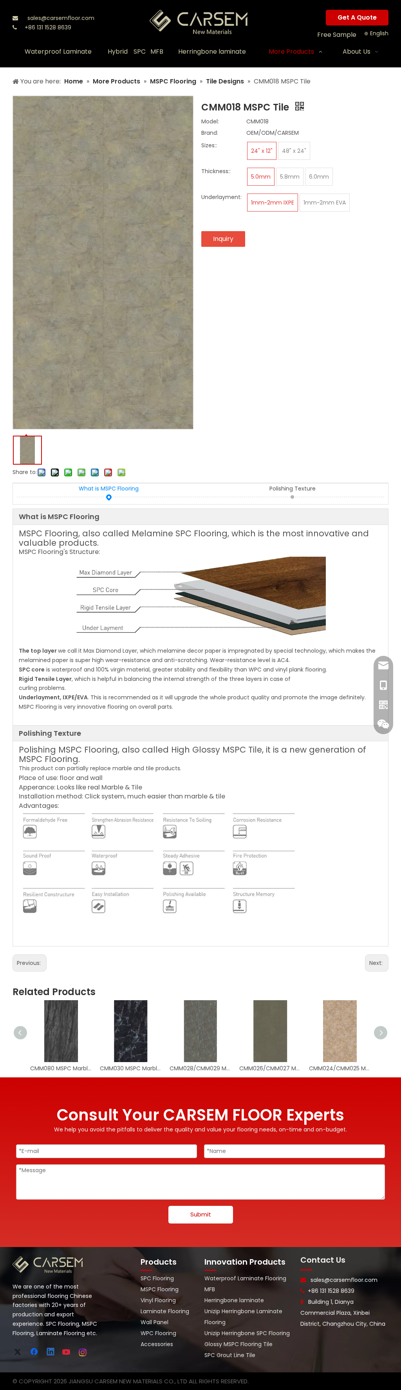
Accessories (157, 1344)
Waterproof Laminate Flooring (245, 1278)
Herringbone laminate (234, 1300)
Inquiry (223, 238)
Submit (200, 1214)
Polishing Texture (292, 488)
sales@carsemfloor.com (60, 18)
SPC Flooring (157, 1278)
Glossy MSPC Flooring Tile (238, 1344)
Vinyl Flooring (158, 1300)
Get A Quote (357, 17)
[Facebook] (35, 1352)
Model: (210, 121)
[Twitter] (19, 1352)
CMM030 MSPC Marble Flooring (131, 1068)
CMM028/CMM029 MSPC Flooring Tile (200, 1068)
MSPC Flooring (160, 1289)
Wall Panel (154, 1322)
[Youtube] (67, 1352)
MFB (209, 1289)
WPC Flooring (158, 1333)
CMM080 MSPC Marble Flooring (61, 1068)
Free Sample (336, 34)
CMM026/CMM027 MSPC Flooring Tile (270, 1068)
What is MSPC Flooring (109, 488)
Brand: (209, 133)
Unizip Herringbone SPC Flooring (247, 1333)
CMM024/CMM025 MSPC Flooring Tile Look (340, 1068)
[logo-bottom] (48, 1264)
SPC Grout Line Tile (229, 1355)
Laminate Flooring (165, 1311)
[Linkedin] (51, 1352)
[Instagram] (83, 1352)
